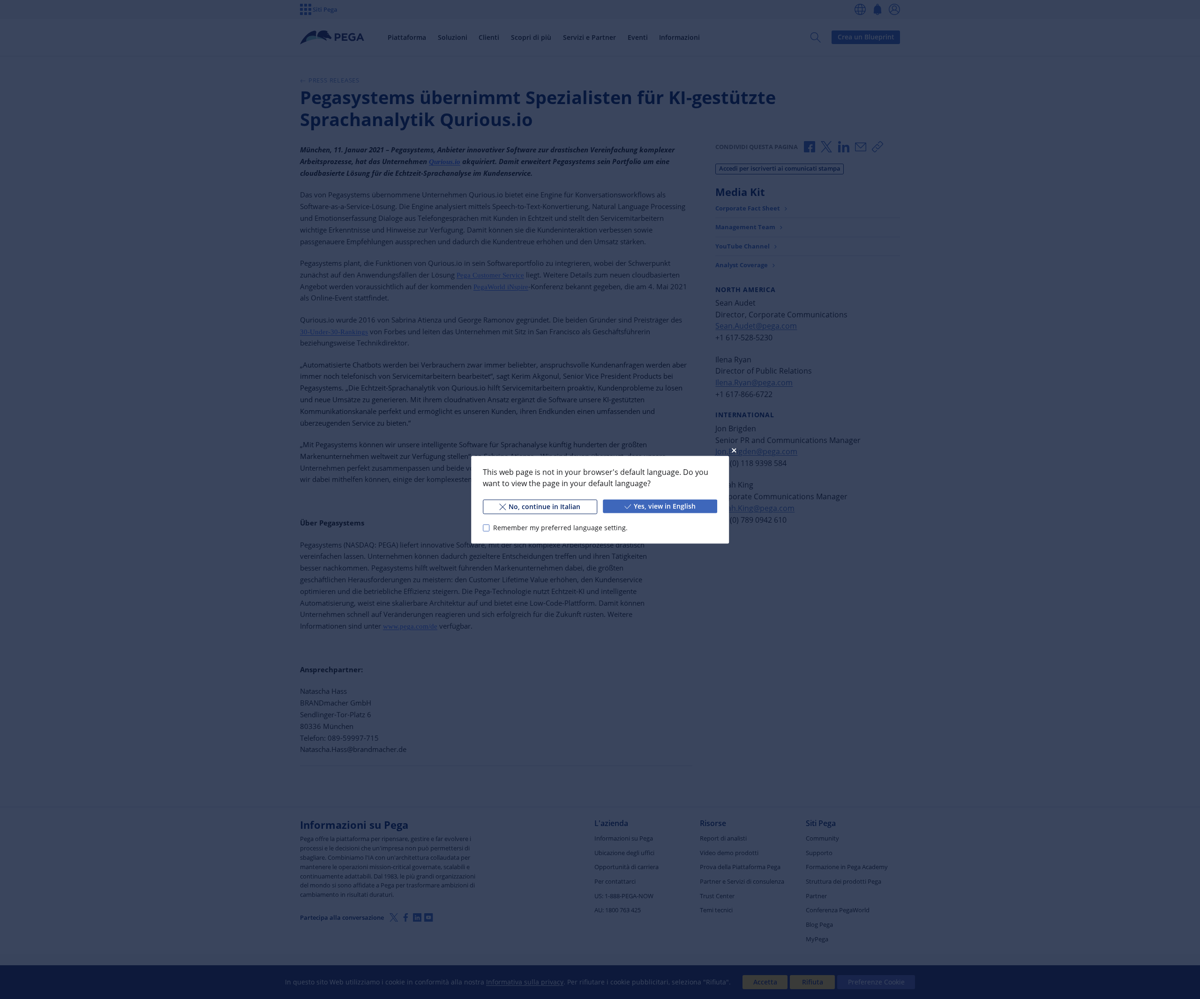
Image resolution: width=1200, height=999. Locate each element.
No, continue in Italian (544, 506)
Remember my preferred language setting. (560, 527)
